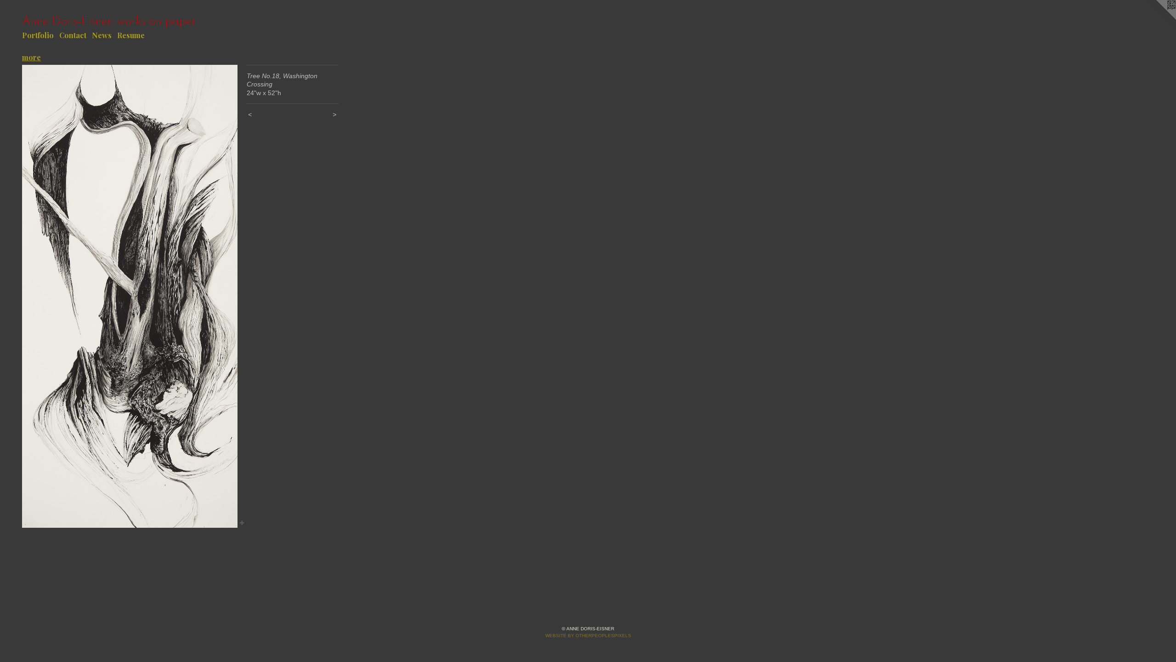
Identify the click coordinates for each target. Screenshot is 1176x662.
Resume (131, 35)
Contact (72, 35)
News (102, 35)
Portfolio (38, 35)
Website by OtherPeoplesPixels (588, 635)
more (31, 57)
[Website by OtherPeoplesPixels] (1157, 18)
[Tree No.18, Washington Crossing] (129, 296)
